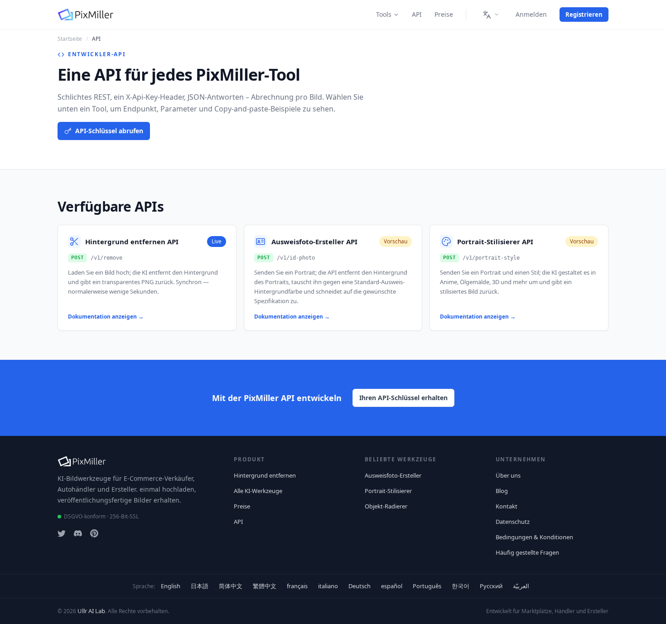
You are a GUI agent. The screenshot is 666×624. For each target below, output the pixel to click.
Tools (383, 14)
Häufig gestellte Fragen (527, 552)
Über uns (508, 475)
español (391, 586)
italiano (328, 586)
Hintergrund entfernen (265, 475)
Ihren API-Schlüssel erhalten (403, 397)
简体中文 (230, 586)
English (170, 586)
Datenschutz (513, 522)
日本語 (199, 586)
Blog (502, 491)
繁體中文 (264, 586)
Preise (443, 14)
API (417, 14)
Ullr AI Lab (91, 611)
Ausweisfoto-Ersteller (393, 475)
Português (427, 586)
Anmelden (531, 14)
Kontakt (506, 506)
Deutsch (359, 586)
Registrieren (584, 14)
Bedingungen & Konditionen (534, 537)
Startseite (70, 39)
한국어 (460, 586)
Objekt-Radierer (386, 506)
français (297, 586)
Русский (491, 586)
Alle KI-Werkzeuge (258, 491)
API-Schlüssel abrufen (109, 130)
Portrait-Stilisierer (388, 491)
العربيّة (521, 586)
